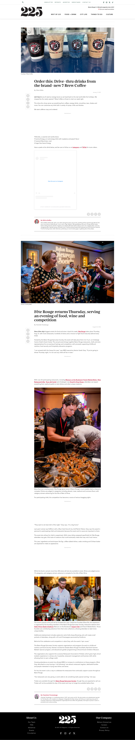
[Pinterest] (27, 103)
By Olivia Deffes (46, 220)
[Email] (27, 106)
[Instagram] (106, 2)
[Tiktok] (112, 2)
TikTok (84, 147)
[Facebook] (103, 2)
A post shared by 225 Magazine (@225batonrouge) (55, 206)
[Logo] (32, 11)
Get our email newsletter (107, 9)
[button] (30, 2)
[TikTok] (70, 733)
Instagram (76, 147)
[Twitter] (109, 2)
